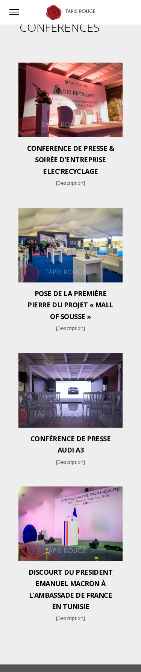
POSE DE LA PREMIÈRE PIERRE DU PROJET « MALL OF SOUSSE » (70, 305)
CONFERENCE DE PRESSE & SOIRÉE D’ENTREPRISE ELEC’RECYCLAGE (70, 160)
